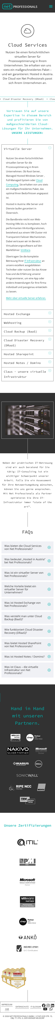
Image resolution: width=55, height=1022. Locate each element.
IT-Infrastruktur (32, 260)
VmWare (25, 250)
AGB (7, 1009)
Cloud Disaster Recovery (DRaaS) (23, 99)
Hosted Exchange (17, 314)
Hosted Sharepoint (19, 354)
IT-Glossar (36, 1006)
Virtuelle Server (18, 149)
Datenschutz (22, 1006)
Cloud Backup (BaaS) (20, 331)
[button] (51, 6)
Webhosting (12, 322)
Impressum (6, 1004)
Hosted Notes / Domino (22, 363)
